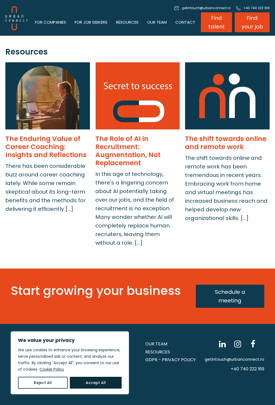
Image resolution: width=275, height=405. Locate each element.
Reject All (43, 382)
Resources (157, 352)
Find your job (252, 22)
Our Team (156, 344)
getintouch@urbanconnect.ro (234, 359)
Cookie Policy (51, 369)
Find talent (216, 22)
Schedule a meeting (230, 296)
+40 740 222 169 (247, 369)
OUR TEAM (157, 22)
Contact (185, 22)
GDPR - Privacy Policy (170, 360)
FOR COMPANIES (50, 22)
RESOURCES (127, 22)
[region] (70, 362)
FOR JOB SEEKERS (91, 22)
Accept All (96, 382)
